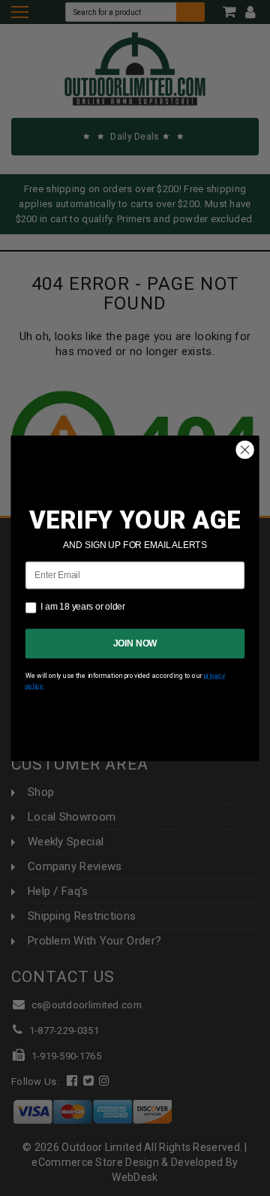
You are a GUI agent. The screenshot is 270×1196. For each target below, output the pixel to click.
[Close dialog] (245, 449)
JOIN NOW (135, 642)
